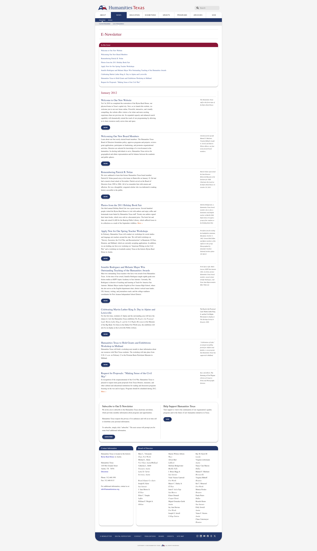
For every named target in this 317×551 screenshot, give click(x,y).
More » (140, 223)
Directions (104, 471)
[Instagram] (197, 536)
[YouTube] (204, 536)
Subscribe (109, 437)
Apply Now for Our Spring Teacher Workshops (117, 66)
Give (167, 419)
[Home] (103, 8)
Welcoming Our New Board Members (114, 54)
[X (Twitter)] (215, 536)
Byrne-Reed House (107, 457)
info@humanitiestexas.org (110, 489)
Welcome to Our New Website (111, 50)
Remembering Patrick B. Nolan (112, 58)
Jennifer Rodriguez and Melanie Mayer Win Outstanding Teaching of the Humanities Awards (133, 70)
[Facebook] (208, 536)
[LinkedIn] (201, 536)
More (106, 127)
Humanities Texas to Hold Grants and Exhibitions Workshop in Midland (126, 78)
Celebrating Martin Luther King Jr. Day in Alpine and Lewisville (124, 74)
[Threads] (211, 536)
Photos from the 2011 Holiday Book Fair (115, 62)
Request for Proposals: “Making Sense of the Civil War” (120, 82)
